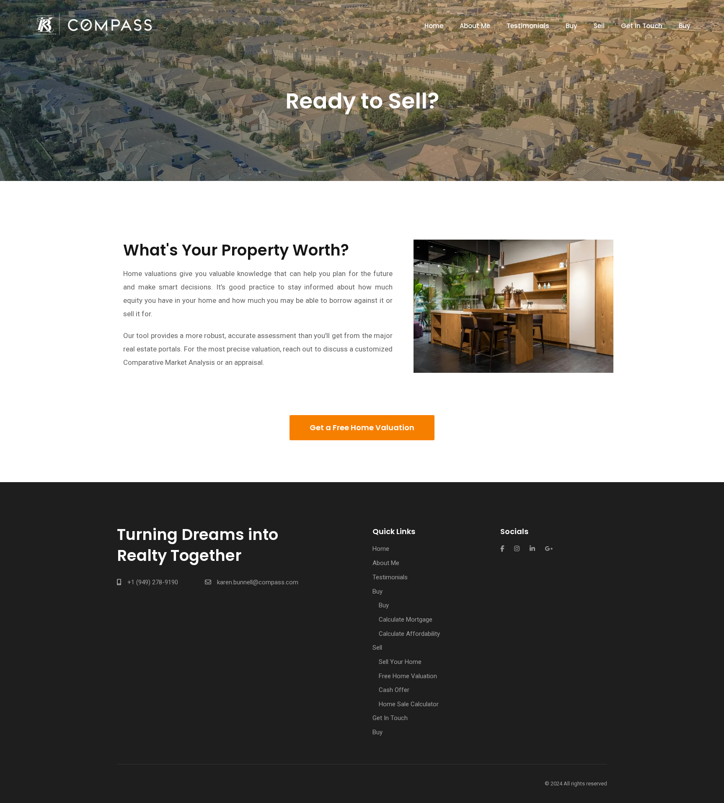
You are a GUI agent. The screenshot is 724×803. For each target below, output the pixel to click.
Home (433, 25)
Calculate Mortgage (405, 619)
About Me (475, 25)
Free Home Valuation (408, 676)
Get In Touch (641, 25)
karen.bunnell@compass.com (257, 582)
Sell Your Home (400, 662)
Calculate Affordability (409, 634)
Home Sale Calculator (409, 704)
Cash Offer (394, 690)
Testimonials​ (528, 25)
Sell (599, 25)
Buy (571, 25)
